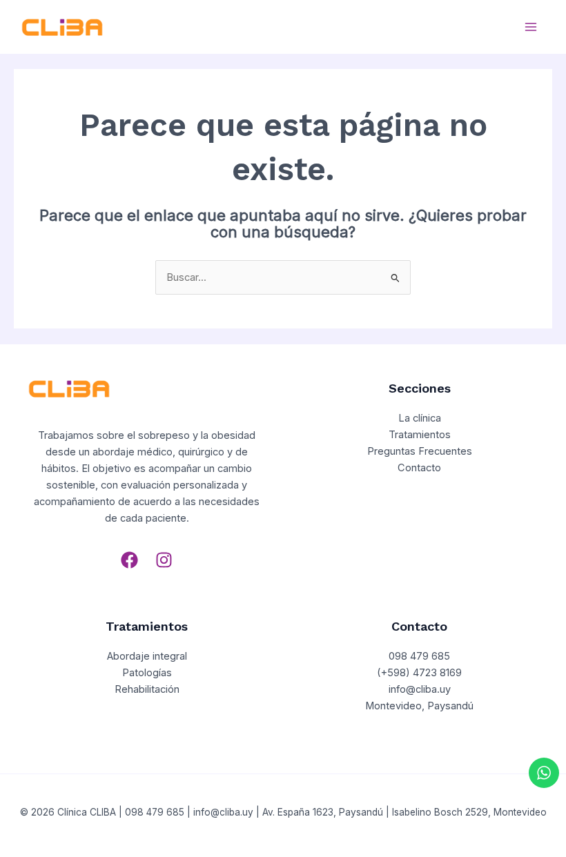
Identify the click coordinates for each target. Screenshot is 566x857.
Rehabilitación (147, 689)
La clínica (419, 418)
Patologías (147, 673)
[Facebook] (129, 559)
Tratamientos (420, 434)
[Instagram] (163, 559)
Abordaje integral (147, 656)
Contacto (419, 468)
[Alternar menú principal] (530, 26)
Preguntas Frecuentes (419, 451)
